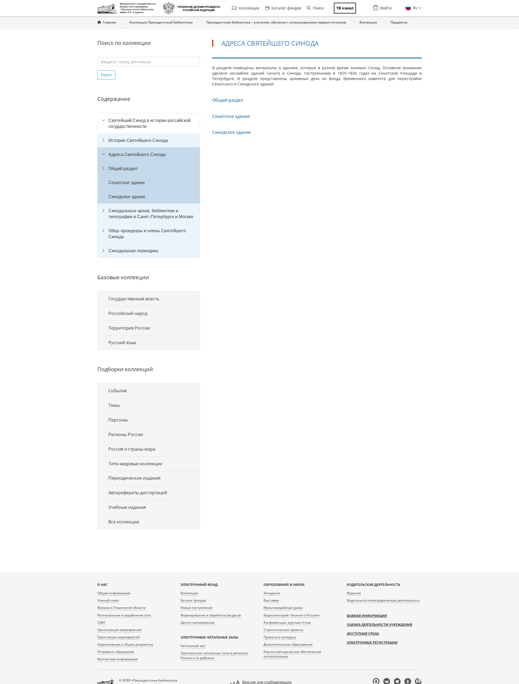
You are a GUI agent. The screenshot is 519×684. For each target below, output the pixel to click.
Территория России (129, 328)
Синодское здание (126, 197)
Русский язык (122, 343)
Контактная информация (117, 659)
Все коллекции (123, 522)
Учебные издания (127, 507)
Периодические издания (134, 478)
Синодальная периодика (133, 251)
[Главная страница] (128, 8)
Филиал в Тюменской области (121, 607)
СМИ (101, 622)
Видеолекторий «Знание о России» (292, 615)
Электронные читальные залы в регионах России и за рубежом (214, 655)
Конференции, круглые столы (287, 622)
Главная (109, 22)
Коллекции (249, 8)
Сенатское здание (126, 182)
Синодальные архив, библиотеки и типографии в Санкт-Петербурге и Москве (151, 214)
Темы (114, 405)
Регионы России (125, 434)
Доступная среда (363, 633)
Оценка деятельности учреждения (379, 624)
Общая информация (113, 593)
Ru (415, 7)
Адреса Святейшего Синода (137, 154)
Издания (354, 593)
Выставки (271, 600)
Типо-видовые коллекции (135, 464)
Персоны (118, 420)
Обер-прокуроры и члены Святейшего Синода (147, 234)
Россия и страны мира (131, 449)
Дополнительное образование (288, 644)
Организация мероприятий (119, 629)
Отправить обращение (115, 651)
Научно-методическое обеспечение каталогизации (292, 654)
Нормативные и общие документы (125, 644)
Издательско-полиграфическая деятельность (383, 600)
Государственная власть (133, 299)
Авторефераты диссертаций (137, 493)
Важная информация (367, 615)
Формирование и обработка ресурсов (211, 615)
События (117, 391)
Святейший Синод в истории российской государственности (149, 123)
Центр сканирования (198, 622)
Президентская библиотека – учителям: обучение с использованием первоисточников (276, 22)
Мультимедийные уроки (283, 607)
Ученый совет (108, 600)
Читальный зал (193, 645)
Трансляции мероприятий (118, 637)
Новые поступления (196, 607)
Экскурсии (272, 593)
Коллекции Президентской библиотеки (161, 22)
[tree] (148, 185)
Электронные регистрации (372, 642)
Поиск (318, 8)
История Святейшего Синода (138, 140)
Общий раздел (122, 168)
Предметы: (399, 22)
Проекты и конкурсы (280, 637)
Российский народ (127, 313)
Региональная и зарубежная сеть (124, 615)
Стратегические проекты (283, 629)
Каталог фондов (286, 8)
